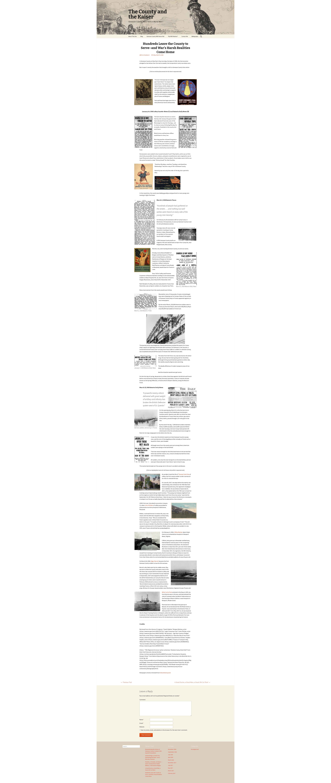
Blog (141, 36)
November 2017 (172, 762)
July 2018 (170, 754)
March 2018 (171, 760)
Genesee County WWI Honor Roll (155, 36)
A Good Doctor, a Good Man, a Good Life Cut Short (192, 682)
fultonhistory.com (165, 673)
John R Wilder (149, 505)
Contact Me (185, 36)
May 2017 (170, 768)
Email (141, 723)
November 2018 (172, 749)
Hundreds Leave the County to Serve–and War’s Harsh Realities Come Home (153, 774)
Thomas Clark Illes (183, 474)
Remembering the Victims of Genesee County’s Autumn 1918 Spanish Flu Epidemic (153, 751)
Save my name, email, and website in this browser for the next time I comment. (164, 730)
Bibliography (195, 36)
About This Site (132, 36)
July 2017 (170, 765)
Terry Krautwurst (145, 55)
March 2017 (171, 770)
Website (141, 727)
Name (141, 719)
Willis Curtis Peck (167, 592)
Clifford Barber (178, 532)
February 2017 (171, 773)
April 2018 (170, 757)
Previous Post (126, 682)
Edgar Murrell (155, 561)
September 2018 (172, 752)
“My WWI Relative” (173, 36)
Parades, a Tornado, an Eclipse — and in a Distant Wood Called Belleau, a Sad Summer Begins (153, 763)
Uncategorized (195, 749)
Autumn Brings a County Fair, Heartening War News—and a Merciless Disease (152, 757)
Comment (142, 699)
